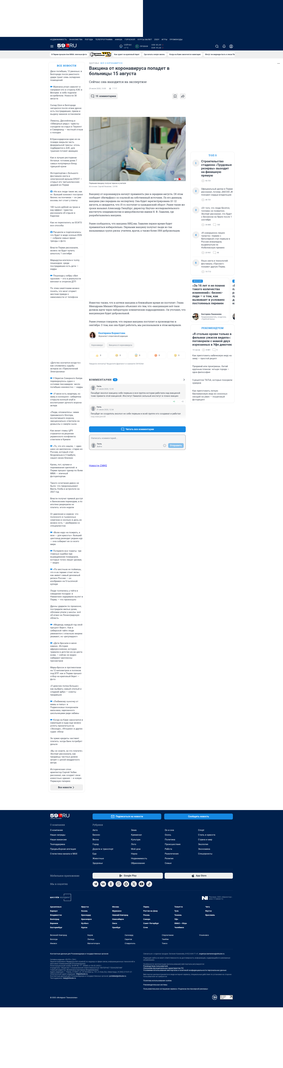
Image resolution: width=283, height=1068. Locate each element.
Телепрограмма (104, 40)
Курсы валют (145, 40)
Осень (168, 835)
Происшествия (172, 844)
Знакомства (76, 40)
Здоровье (98, 863)
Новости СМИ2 (98, 465)
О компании (56, 830)
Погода (89, 40)
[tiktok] (149, 884)
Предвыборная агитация (63, 849)
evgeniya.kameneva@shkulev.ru (211, 954)
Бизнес (96, 835)
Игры (164, 40)
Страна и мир (205, 839)
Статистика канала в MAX (63, 853)
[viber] (118, 884)
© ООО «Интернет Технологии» (64, 997)
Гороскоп (130, 40)
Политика (170, 839)
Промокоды (176, 40)
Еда (94, 853)
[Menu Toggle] (51, 46)
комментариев (106, 96)
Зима (133, 830)
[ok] (111, 884)
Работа (168, 849)
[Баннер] (100, 54)
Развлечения (171, 853)
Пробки (142, 46)
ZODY (156, 40)
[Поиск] (217, 46)
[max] (126, 884)
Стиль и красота (206, 835)
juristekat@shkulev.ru (117, 976)
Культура (135, 839)
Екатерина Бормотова (111, 333)
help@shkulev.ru (69, 978)
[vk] (103, 884)
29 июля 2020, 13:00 (97, 89)
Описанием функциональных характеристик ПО (163, 968)
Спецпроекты (205, 853)
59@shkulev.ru (82, 974)
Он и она (169, 830)
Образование (138, 863)
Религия (169, 858)
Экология (203, 844)
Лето (133, 844)
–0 (182, 401)
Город (96, 844)
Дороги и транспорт (103, 849)
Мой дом (135, 849)
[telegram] (95, 884)
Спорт (201, 830)
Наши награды (57, 835)
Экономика (204, 849)
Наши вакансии (58, 839)
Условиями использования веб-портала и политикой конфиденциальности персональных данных (184, 970)
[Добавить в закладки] (175, 96)
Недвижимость (58, 40)
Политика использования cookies (157, 981)
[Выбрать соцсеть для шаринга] (183, 96)
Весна (96, 839)
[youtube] (141, 884)
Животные (98, 858)
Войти (99, 447)
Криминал (136, 835)
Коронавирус (97, 345)
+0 (174, 401)
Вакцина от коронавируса (120, 345)
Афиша (118, 40)
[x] (134, 884)
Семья (168, 863)
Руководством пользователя (155, 966)
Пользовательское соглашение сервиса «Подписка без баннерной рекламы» (175, 989)
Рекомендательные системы (155, 985)
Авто (95, 830)
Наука (134, 853)
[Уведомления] (224, 46)
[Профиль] (231, 46)
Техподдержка (57, 844)
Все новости (66, 65)
